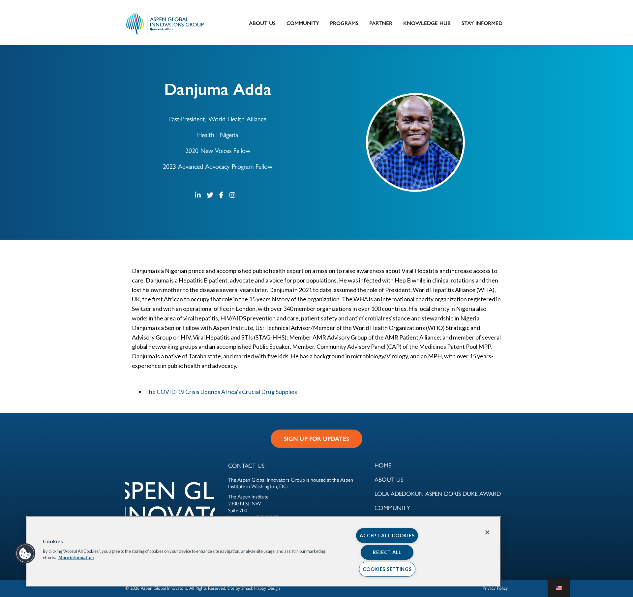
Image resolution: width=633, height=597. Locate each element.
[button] (25, 553)
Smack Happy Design (260, 587)
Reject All (387, 552)
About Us (262, 23)
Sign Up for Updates (316, 438)
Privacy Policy (495, 587)
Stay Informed (482, 23)
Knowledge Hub (427, 23)
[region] (263, 551)
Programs (344, 23)
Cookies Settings (387, 569)
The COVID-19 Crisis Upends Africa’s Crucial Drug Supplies (221, 391)
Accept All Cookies (387, 535)
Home (383, 465)
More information (76, 557)
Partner (380, 23)
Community (302, 23)
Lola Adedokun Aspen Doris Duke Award (438, 493)
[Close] (487, 532)
